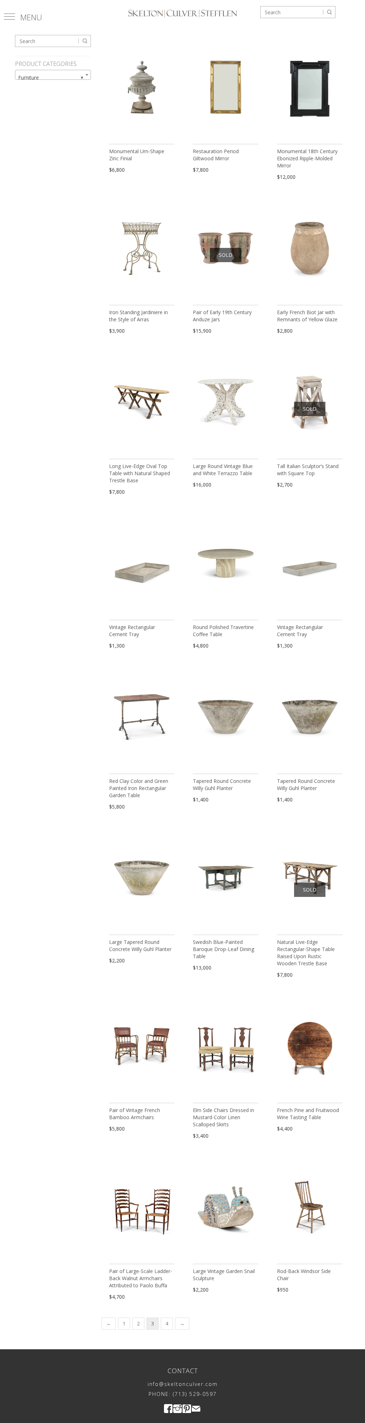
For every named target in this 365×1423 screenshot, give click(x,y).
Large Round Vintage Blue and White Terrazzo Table (223, 470)
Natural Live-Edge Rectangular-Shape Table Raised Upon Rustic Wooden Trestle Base (306, 953)
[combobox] (53, 75)
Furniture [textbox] (50, 77)
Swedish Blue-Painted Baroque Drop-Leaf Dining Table (223, 949)
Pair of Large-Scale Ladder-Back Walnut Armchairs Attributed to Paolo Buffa (140, 1278)
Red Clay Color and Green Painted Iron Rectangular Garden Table (138, 788)
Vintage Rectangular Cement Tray (132, 631)
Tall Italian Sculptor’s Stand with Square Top (308, 470)
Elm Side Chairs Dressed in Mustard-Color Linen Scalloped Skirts (223, 1117)
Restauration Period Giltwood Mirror (216, 155)
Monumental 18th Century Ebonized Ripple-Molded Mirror (307, 158)
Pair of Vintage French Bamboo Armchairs (134, 1114)
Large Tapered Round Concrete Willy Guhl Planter (140, 945)
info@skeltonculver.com (183, 1384)
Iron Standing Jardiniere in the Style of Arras (138, 316)
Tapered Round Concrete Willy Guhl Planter (222, 784)
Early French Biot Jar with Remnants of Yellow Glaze (307, 316)
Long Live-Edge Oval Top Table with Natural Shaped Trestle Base (139, 473)
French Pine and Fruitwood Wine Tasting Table (308, 1114)
